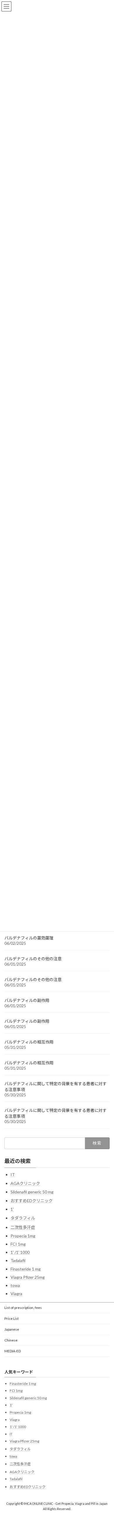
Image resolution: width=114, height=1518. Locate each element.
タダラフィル (23, 1217)
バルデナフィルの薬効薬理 (28, 937)
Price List (11, 1318)
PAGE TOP (105, 1466)
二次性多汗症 (23, 1227)
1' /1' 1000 (20, 1252)
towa (15, 1285)
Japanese (11, 1329)
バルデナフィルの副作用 (26, 1000)
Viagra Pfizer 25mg (28, 1277)
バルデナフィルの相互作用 (28, 1041)
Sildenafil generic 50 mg (32, 1191)
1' (12, 1209)
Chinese (11, 1340)
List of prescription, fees (23, 1307)
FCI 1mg (18, 1243)
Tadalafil (18, 1260)
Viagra (16, 1293)
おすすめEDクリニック (32, 1200)
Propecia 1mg (23, 1235)
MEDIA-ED (12, 1351)
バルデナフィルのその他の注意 (33, 958)
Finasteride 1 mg (26, 1268)
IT (13, 1174)
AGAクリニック (25, 1183)
